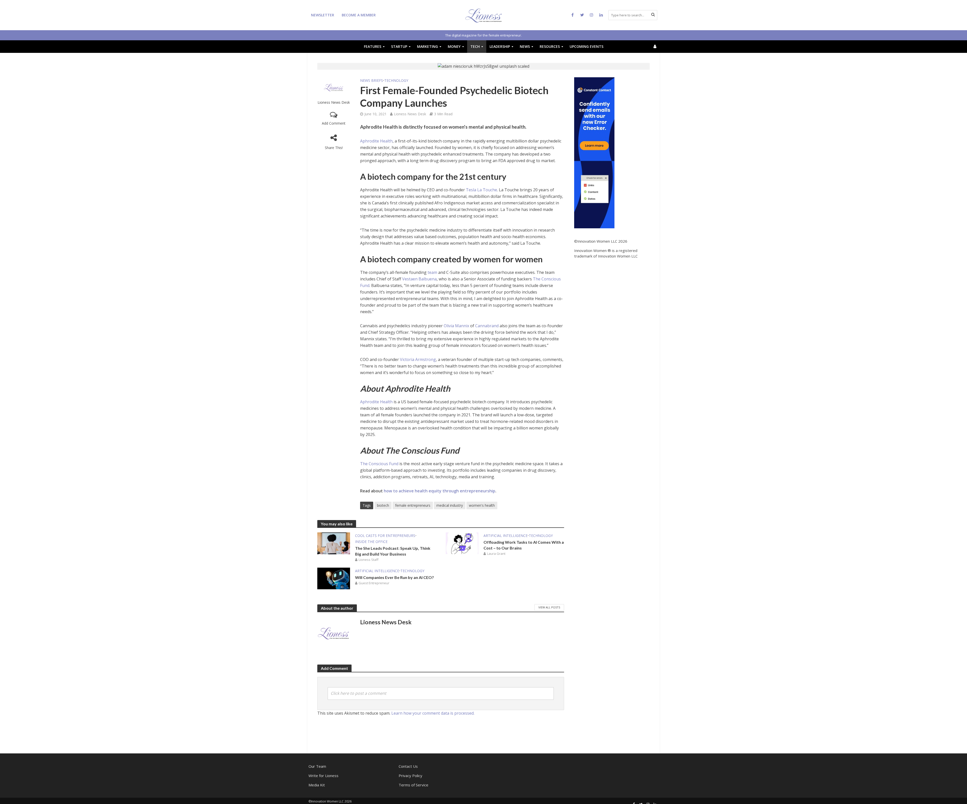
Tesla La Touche (481, 190)
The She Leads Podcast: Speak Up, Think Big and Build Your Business (392, 551)
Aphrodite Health (376, 141)
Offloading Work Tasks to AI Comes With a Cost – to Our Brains (524, 545)
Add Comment (334, 123)
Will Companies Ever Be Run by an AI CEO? (394, 577)
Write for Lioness (323, 775)
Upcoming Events (586, 46)
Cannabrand (487, 325)
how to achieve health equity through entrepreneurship (439, 491)
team (432, 272)
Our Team (317, 766)
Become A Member (359, 15)
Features (372, 46)
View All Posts (549, 607)
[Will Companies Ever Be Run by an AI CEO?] (333, 578)
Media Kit (316, 784)
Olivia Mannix (456, 325)
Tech (475, 46)
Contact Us (408, 766)
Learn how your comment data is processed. (432, 713)
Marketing (427, 46)
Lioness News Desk (334, 102)
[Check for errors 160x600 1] (594, 152)
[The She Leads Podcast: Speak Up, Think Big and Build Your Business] (333, 543)
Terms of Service (413, 784)
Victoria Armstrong (418, 359)
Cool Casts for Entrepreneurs (385, 535)
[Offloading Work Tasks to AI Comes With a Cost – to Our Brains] (462, 542)
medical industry (449, 505)
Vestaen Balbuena (419, 279)
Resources (550, 46)
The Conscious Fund (379, 463)
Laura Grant (496, 553)
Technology (396, 80)
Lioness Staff (368, 559)
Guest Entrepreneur (374, 583)
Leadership (500, 46)
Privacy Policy (410, 775)
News (525, 46)
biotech (383, 505)
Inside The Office (371, 541)
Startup (399, 46)
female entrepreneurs (412, 505)
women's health (482, 505)
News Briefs (371, 80)
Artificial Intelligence (506, 535)
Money (454, 46)
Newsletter (322, 15)
